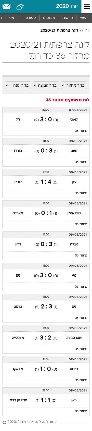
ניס (74, 307)
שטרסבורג (74, 338)
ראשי (84, 18)
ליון (74, 182)
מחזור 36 (81, 131)
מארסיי (18, 213)
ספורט (31, 18)
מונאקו (18, 369)
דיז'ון (18, 244)
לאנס (74, 119)
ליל (18, 119)
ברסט (18, 307)
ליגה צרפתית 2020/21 (59, 31)
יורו (87, 31)
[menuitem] (68, 18)
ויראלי (13, 18)
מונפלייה (18, 338)
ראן (74, 400)
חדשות (67, 18)
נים (18, 275)
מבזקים (49, 18)
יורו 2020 (67, 6)
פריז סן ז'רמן (18, 400)
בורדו (18, 151)
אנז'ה (74, 244)
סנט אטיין (74, 213)
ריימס (74, 369)
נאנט (74, 151)
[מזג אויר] (20, 6)
